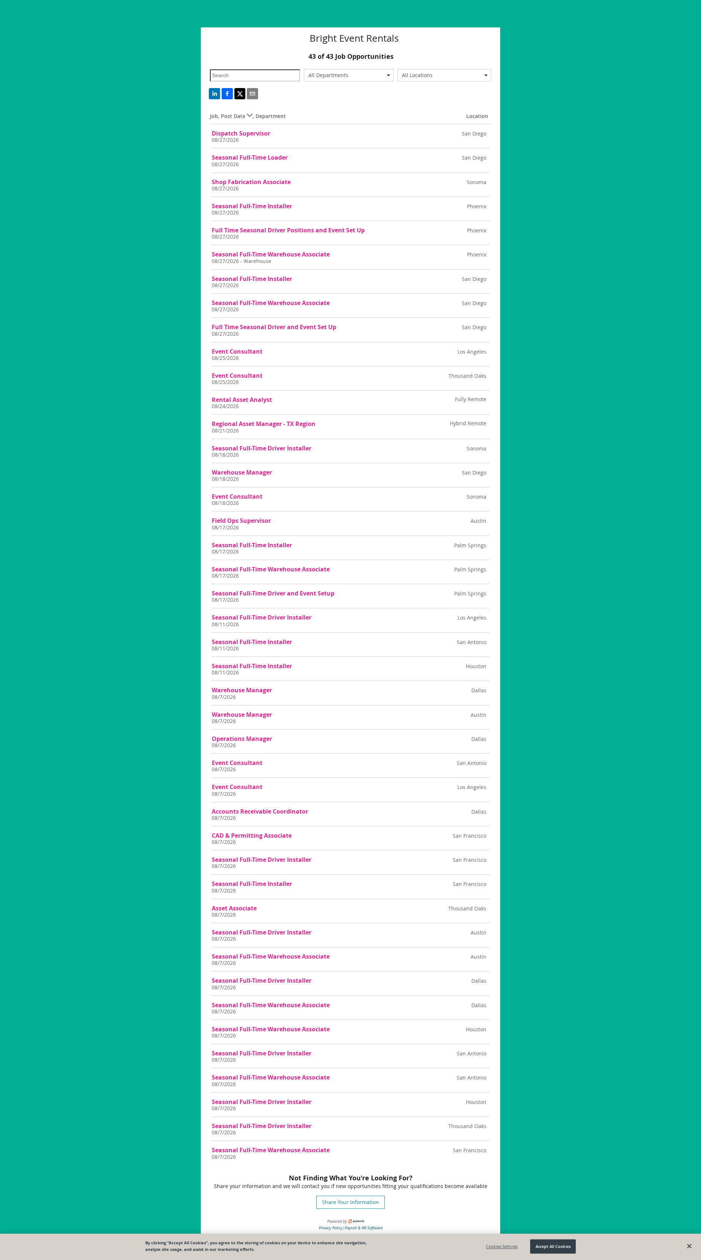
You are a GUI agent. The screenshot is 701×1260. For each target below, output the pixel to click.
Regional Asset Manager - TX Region (263, 424)
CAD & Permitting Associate (252, 835)
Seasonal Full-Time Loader (250, 157)
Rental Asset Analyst (242, 400)
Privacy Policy (330, 1227)
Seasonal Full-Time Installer (252, 206)
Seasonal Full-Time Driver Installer (261, 448)
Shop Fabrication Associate (251, 182)
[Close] (689, 1246)
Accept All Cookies (553, 1246)
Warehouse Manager (242, 472)
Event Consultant (237, 351)
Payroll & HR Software (364, 1227)
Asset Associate (234, 908)
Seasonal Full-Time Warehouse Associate (271, 254)
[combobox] (349, 75)
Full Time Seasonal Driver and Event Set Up (274, 327)
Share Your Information (350, 1202)
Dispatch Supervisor (241, 133)
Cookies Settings (502, 1246)
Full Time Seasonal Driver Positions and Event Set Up (288, 230)
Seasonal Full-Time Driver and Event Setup (273, 593)
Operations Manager (242, 739)
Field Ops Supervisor (241, 521)
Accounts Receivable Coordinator (260, 811)
